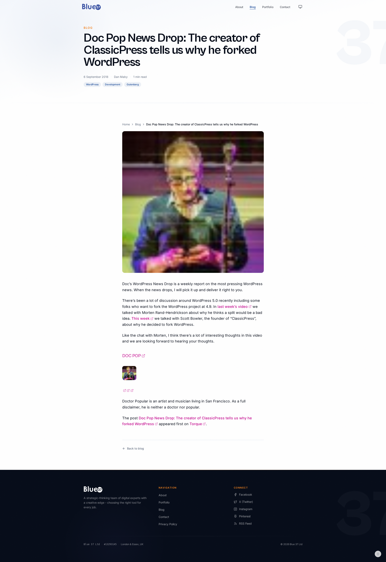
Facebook (245, 494)
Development (112, 84)
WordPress (92, 84)
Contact (285, 7)
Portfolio (267, 7)
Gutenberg (133, 84)
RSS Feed (245, 523)
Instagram (245, 509)
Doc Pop (133, 355)
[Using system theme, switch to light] (300, 6)
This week (142, 318)
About (239, 7)
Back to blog (135, 448)
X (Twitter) (246, 501)
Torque (198, 424)
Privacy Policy (168, 524)
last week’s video (235, 306)
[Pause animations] (378, 554)
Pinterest (245, 516)
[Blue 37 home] (91, 7)
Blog (253, 7)
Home (126, 124)
